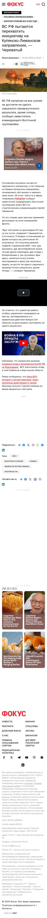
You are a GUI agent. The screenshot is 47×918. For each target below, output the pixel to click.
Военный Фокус (11, 13)
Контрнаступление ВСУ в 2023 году (20, 21)
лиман (34, 461)
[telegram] (19, 757)
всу (15, 456)
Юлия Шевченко (10, 57)
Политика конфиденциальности (18, 905)
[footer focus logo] (14, 713)
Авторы (29, 730)
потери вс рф (11, 472)
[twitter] (11, 757)
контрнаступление (14, 461)
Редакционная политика (11, 751)
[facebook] (4, 757)
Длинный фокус (11, 730)
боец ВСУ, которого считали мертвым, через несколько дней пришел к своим (20, 379)
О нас (5, 735)
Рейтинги (7, 726)
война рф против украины (17, 466)
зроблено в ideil (10, 913)
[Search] (43, 4)
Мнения (30, 721)
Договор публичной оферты (32, 743)
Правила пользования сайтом (10, 743)
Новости (7, 721)
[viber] (34, 757)
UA (38, 4)
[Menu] (3, 4)
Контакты (7, 908)
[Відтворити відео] (23, 343)
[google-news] (42, 757)
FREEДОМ (19, 198)
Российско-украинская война (18, 17)
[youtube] (27, 757)
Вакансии (31, 735)
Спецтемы (31, 726)
